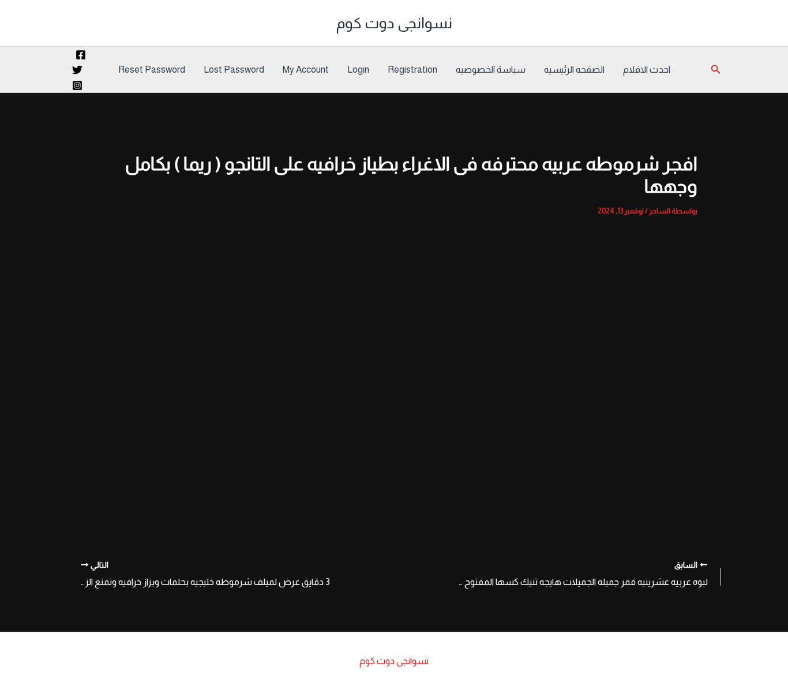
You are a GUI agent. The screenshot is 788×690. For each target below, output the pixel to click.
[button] (715, 69)
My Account (306, 69)
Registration (412, 69)
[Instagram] (77, 85)
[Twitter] (77, 70)
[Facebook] (81, 55)
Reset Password (151, 69)
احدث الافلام (646, 69)
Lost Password (234, 69)
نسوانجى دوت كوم (394, 22)
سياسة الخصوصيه (491, 69)
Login (358, 69)
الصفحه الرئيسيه (574, 69)
